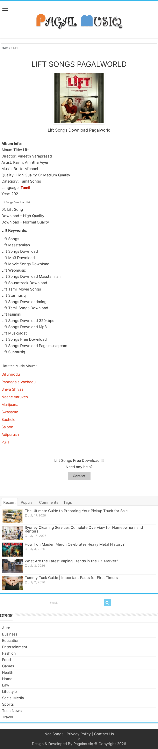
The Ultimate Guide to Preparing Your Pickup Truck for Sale (76, 511)
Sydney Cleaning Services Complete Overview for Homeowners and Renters (84, 529)
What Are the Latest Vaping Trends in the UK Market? (71, 561)
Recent (9, 502)
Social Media (13, 698)
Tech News (12, 710)
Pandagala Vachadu (18, 382)
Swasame (9, 412)
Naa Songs (53, 734)
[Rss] (79, 738)
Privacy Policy (79, 734)
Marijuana (9, 404)
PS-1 (5, 442)
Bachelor (9, 419)
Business (9, 634)
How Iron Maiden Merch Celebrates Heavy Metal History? (74, 544)
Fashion (9, 653)
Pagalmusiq (83, 744)
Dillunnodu (10, 374)
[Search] (107, 602)
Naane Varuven (14, 397)
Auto (6, 628)
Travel (7, 717)
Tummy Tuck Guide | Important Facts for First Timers (71, 577)
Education (11, 640)
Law (5, 685)
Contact (79, 476)
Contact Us (104, 734)
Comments (48, 502)
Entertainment (14, 647)
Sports (8, 704)
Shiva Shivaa (12, 389)
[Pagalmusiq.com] (79, 19)
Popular (27, 502)
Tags (67, 502)
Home (6, 47)
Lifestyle (9, 691)
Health (7, 672)
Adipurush (10, 434)
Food (6, 660)
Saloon (7, 427)
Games (8, 666)
